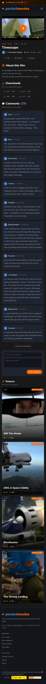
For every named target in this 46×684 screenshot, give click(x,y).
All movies (6, 637)
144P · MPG (10, 96)
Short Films (7, 44)
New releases (7, 640)
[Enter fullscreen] (41, 37)
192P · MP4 (26, 91)
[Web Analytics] (35, 677)
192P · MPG (10, 91)
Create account (7, 656)
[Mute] (29, 37)
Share (19, 58)
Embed (32, 58)
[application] (23, 28)
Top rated (5, 647)
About (4, 663)
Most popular (7, 644)
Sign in (4, 660)
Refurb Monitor (18, 625)
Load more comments (23, 346)
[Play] (23, 28)
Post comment (34, 372)
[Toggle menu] (41, 8)
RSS (8, 678)
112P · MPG (26, 96)
